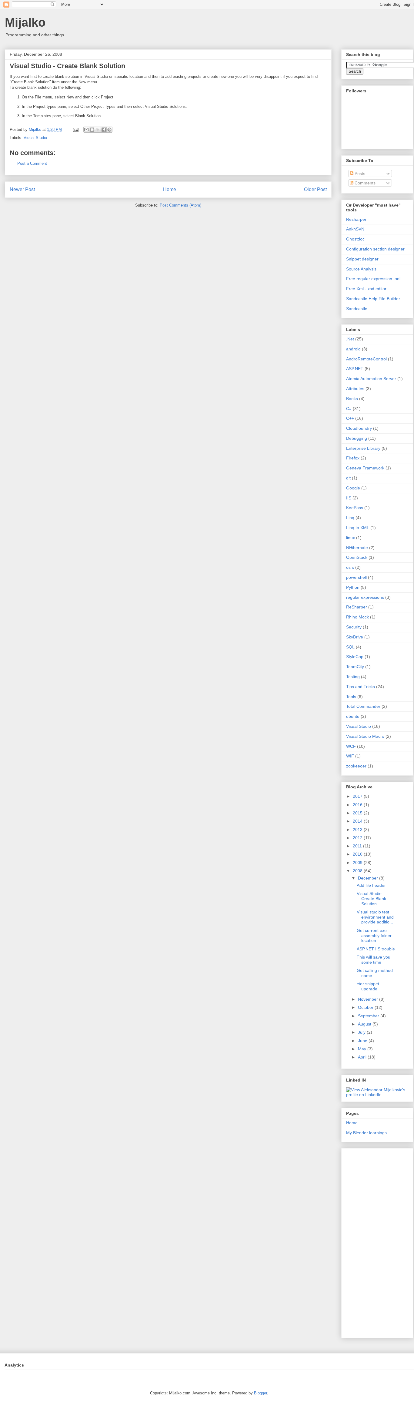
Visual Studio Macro (365, 736)
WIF (350, 756)
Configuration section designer (375, 249)
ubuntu (352, 716)
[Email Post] (75, 129)
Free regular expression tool (373, 278)
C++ (350, 418)
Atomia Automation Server (371, 378)
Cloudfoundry (359, 428)
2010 (358, 854)
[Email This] (86, 130)
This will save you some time (373, 960)
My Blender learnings (366, 1132)
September (369, 1015)
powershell (356, 577)
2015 (358, 812)
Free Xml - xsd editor (366, 288)
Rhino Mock (357, 617)
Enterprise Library (363, 448)
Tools (351, 696)
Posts (359, 173)
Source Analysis (361, 269)
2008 (358, 870)
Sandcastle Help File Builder (373, 298)
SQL (350, 647)
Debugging (356, 438)
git (348, 478)
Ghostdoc (355, 239)
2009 (358, 862)
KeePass (354, 507)
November (368, 999)
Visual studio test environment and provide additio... (375, 917)
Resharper (356, 219)
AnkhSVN (355, 229)
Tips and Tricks (360, 686)
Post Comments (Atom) (180, 205)
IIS (348, 497)
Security (354, 627)
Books (352, 398)
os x (350, 567)
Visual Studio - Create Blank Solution (371, 898)
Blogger (260, 1393)
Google (353, 487)
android (353, 348)
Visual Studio (35, 137)
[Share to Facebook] (104, 130)
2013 (358, 829)
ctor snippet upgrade (368, 986)
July (362, 1032)
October (366, 1007)
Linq (350, 517)
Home (169, 189)
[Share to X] (98, 130)
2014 (358, 821)
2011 (358, 845)
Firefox (352, 458)
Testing (353, 676)
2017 (358, 796)
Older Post (315, 189)
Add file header (371, 885)
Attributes (355, 388)
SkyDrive (354, 637)
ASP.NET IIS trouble (376, 948)
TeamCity (355, 666)
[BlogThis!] (92, 130)
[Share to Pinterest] (109, 130)
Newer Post (22, 189)
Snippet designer (362, 259)
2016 (358, 804)
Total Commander (363, 706)
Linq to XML (357, 527)
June (363, 1040)
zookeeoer (356, 766)
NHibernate (357, 547)
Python (352, 587)
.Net (350, 338)
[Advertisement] (380, 1241)
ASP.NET (354, 368)
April (363, 1057)
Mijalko (25, 22)
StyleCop (354, 656)
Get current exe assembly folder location (374, 935)
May (362, 1048)
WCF (351, 746)
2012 (358, 837)
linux (350, 537)
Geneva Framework (365, 468)
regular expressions (365, 597)
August (365, 1024)
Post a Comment (32, 163)
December (368, 878)
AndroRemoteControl (366, 358)
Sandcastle (356, 308)
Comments (364, 183)
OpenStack (356, 557)
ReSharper (356, 607)
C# (349, 408)
